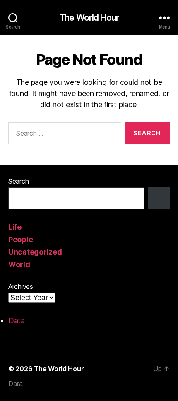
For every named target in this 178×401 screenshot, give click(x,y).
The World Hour (89, 17)
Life (15, 227)
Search (18, 181)
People (20, 239)
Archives (20, 286)
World (19, 264)
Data (16, 320)
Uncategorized (35, 251)
